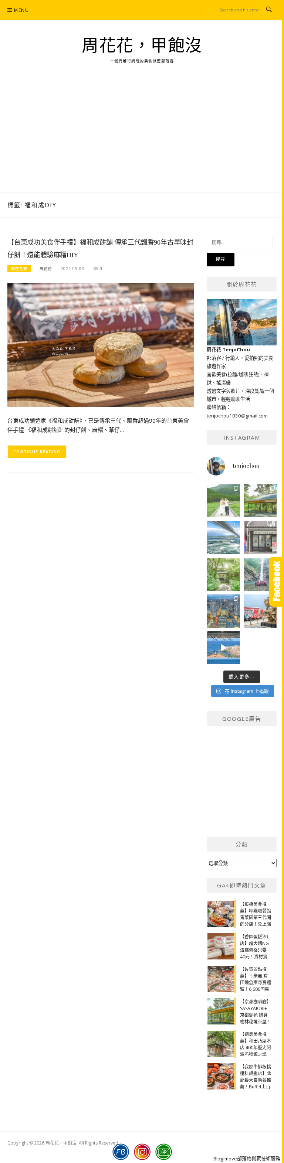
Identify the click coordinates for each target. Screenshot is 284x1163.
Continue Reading (37, 451)
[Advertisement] (142, 137)
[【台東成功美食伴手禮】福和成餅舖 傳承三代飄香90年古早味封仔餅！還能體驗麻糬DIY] (100, 344)
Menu (21, 10)
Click (276, 582)
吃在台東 (19, 268)
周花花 (46, 268)
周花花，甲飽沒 (142, 46)
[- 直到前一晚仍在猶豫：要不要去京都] (223, 574)
